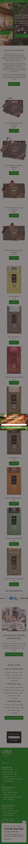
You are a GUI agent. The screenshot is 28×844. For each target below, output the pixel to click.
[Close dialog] (27, 414)
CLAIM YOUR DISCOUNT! (14, 427)
